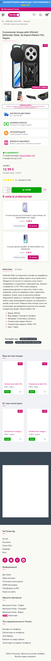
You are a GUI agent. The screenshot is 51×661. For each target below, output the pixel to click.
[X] (17, 560)
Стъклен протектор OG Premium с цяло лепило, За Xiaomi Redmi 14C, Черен (25, 216)
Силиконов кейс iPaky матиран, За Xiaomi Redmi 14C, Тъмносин (13, 384)
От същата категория (19, 458)
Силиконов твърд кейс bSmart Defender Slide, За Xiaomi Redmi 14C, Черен (25, 512)
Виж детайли (20, 226)
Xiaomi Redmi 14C (27, 156)
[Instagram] (11, 560)
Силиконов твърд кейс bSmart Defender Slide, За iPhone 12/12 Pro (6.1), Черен (13, 431)
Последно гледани (33, 458)
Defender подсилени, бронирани (28, 342)
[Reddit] (23, 560)
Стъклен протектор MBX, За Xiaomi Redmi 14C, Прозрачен (25, 248)
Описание (7, 269)
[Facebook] (4, 560)
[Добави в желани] (20, 391)
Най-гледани (44, 458)
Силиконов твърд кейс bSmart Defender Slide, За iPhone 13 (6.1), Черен (38, 431)
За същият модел (6, 457)
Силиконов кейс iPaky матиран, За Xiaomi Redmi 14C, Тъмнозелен (38, 384)
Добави (34, 226)
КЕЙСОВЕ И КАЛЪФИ (13, 21)
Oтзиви (18, 269)
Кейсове (26, 21)
